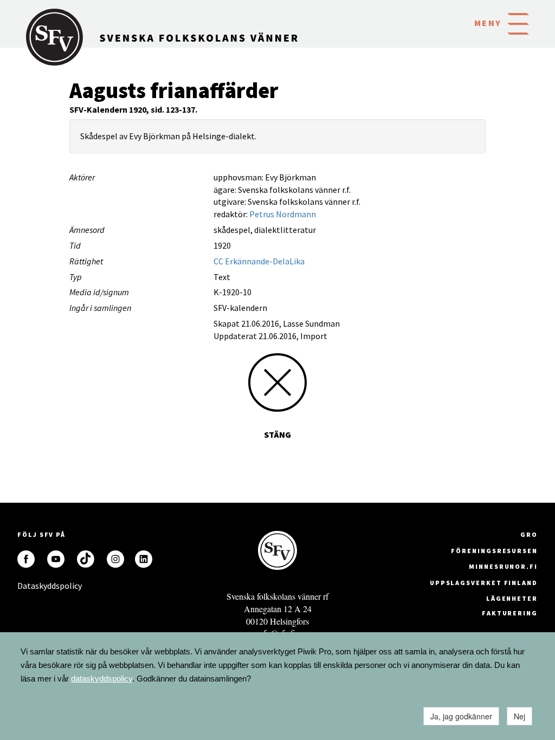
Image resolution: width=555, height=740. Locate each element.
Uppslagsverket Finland (484, 583)
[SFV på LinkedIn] (143, 559)
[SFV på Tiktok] (85, 559)
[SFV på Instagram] (115, 559)
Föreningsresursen (494, 551)
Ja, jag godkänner (461, 716)
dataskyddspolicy (101, 678)
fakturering (510, 613)
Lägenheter (512, 598)
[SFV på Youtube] (55, 559)
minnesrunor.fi (503, 566)
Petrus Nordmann (282, 214)
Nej (519, 716)
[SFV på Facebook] (26, 559)
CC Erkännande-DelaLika (259, 261)
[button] (518, 22)
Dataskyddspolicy (26, 585)
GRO (529, 534)
